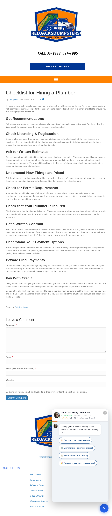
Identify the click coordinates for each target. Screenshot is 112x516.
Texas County (36, 480)
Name (9, 357)
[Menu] (56, 79)
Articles (18, 307)
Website (10, 380)
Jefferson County (38, 485)
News (25, 307)
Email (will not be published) (21, 368)
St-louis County (37, 506)
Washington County (39, 501)
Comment (11, 325)
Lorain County (36, 490)
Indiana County (37, 496)
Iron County (35, 474)
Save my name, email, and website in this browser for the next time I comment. (48, 392)
